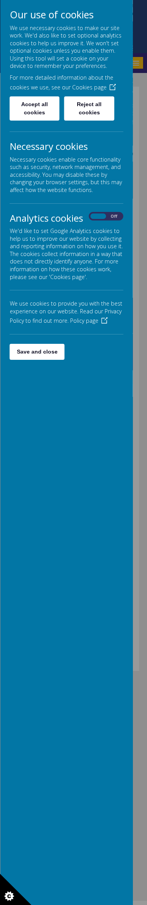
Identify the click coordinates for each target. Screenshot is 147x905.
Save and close (36, 351)
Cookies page (89, 87)
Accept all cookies (34, 108)
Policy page (84, 320)
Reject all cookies (89, 108)
